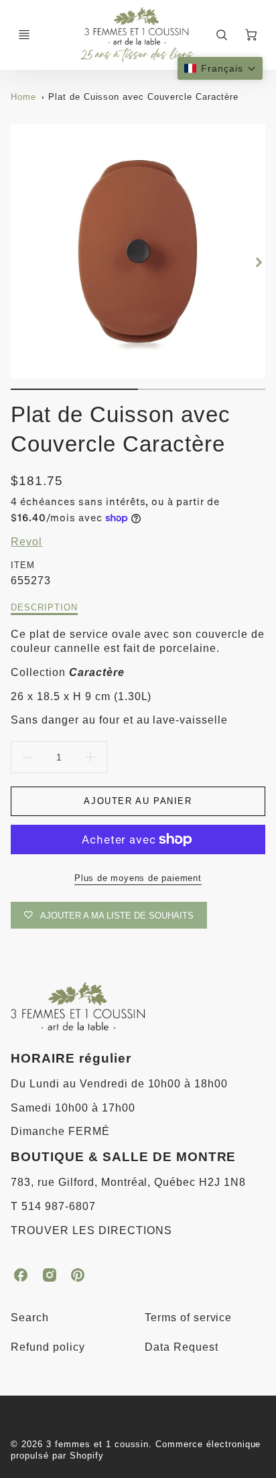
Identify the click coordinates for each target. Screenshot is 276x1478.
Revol (26, 541)
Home (23, 97)
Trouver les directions (91, 1230)
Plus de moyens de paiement (138, 878)
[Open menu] (24, 34)
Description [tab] (44, 607)
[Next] (258, 262)
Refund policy (47, 1347)
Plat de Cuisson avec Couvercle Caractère (143, 97)
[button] (220, 68)
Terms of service (188, 1317)
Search (30, 1317)
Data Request (181, 1347)
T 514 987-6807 (53, 1206)
